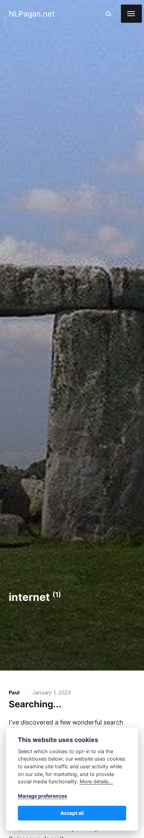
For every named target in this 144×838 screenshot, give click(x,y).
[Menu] (131, 14)
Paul (14, 692)
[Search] (108, 14)
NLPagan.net (32, 13)
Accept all (72, 813)
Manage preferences (42, 796)
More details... (96, 781)
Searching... (35, 704)
